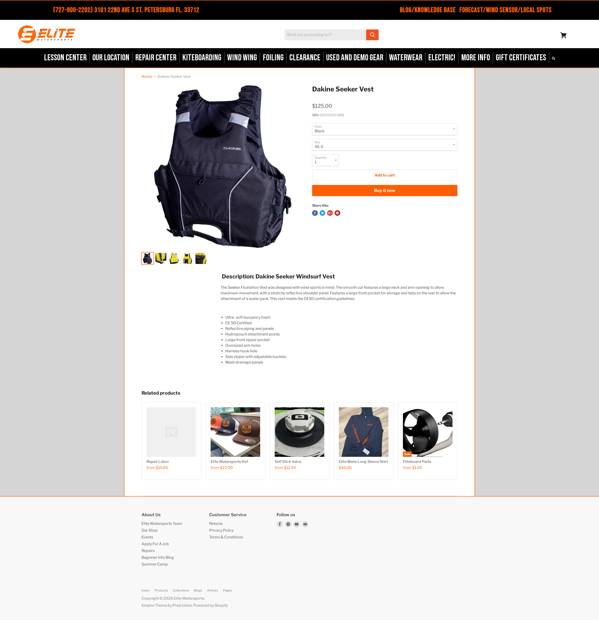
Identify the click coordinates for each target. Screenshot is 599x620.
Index (146, 590)
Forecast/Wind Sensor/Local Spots (506, 10)
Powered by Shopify (210, 605)
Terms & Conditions (226, 537)
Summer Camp (155, 564)
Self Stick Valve (288, 461)
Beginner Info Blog (158, 557)
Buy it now (384, 190)
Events (147, 537)
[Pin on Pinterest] (337, 213)
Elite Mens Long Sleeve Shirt (363, 461)
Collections (181, 590)
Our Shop (150, 530)
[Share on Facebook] (315, 213)
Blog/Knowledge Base (428, 10)
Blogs (198, 590)
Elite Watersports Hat (229, 461)
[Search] (372, 34)
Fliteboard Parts (417, 461)
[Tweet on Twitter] (322, 213)
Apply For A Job (155, 544)
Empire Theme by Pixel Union (167, 605)
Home (147, 77)
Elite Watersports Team (162, 523)
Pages (227, 590)
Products (161, 590)
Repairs (148, 550)
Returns (216, 523)
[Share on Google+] (330, 213)
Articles (212, 590)
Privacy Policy (221, 530)
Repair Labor (157, 461)
